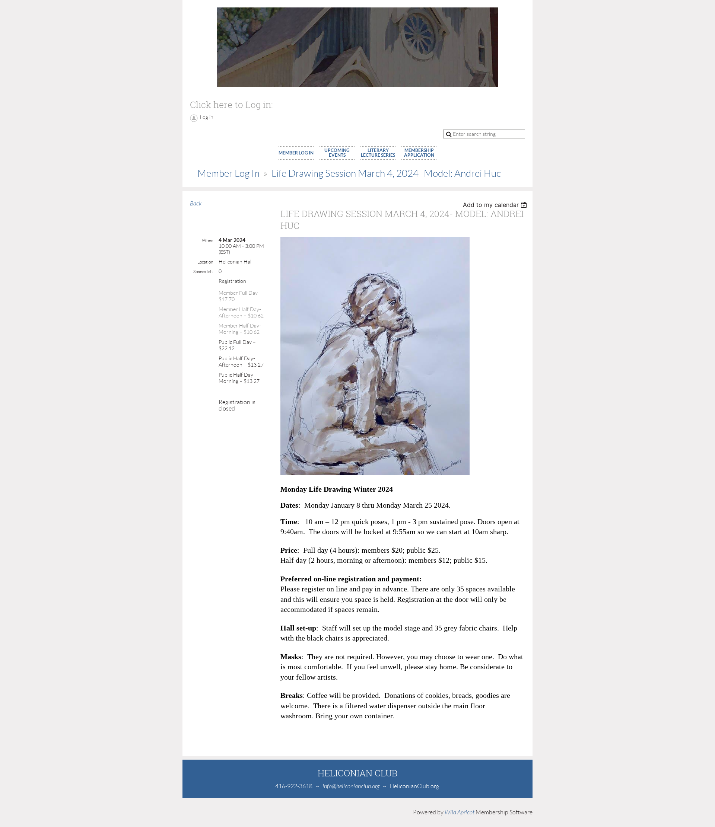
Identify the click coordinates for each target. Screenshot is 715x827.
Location (205, 261)
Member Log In (228, 173)
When (207, 240)
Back (195, 203)
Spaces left (203, 271)
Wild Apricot (459, 812)
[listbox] (496, 204)
